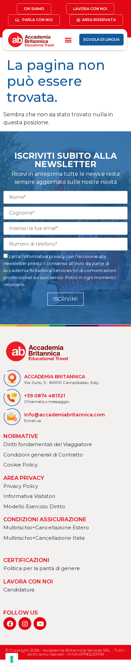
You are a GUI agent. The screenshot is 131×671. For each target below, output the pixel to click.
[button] (68, 39)
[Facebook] (9, 623)
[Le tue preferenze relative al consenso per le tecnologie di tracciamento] (11, 659)
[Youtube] (40, 623)
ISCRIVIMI (65, 299)
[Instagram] (24, 623)
